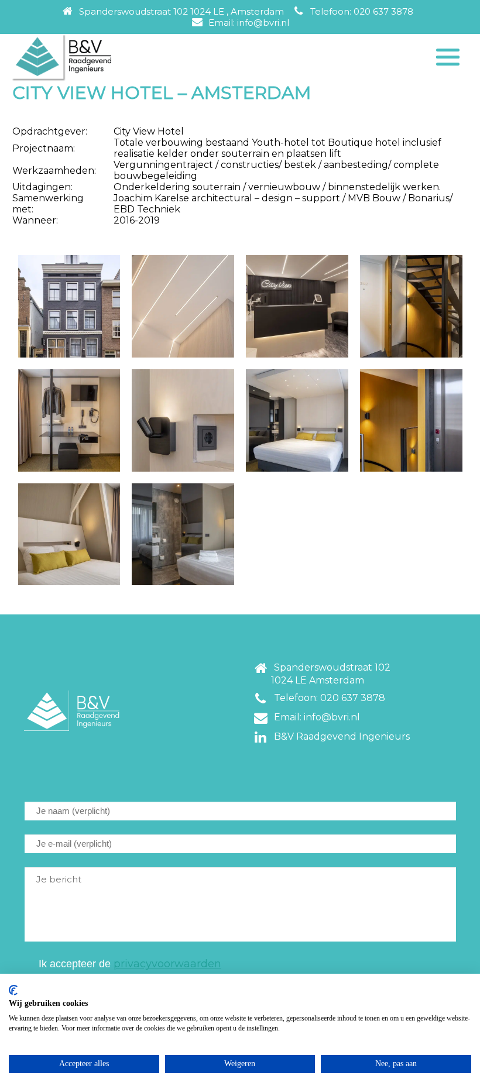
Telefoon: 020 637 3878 (359, 11)
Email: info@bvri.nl (246, 22)
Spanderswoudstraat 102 (329, 674)
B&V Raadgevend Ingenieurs (339, 736)
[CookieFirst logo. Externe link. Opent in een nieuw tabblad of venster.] (13, 990)
